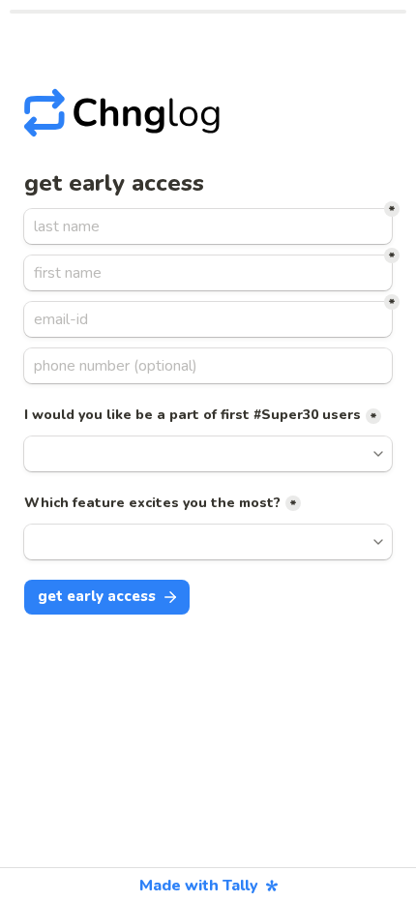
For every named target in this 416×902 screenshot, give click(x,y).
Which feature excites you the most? (152, 503)
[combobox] (208, 365)
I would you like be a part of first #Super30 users (192, 415)
